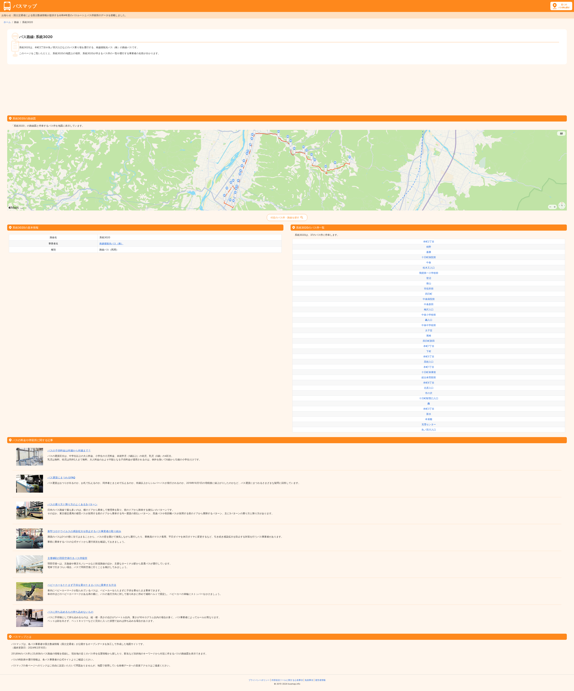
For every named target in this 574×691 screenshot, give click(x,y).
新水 (428, 413)
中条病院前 (429, 299)
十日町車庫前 (429, 372)
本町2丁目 (428, 241)
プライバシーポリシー (259, 680)
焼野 (428, 246)
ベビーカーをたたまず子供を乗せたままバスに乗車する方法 (82, 585)
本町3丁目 (428, 408)
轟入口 (428, 319)
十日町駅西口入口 (428, 398)
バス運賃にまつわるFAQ (61, 477)
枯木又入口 (429, 267)
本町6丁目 (428, 382)
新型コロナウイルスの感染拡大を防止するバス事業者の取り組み (84, 531)
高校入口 (428, 361)
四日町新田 (429, 340)
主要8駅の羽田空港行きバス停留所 (67, 558)
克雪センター (429, 424)
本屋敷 (428, 419)
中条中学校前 (429, 325)
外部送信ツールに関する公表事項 (287, 680)
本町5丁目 (428, 356)
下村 (428, 351)
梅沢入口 (428, 309)
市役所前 (428, 288)
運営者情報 (320, 680)
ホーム (7, 22)
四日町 (428, 293)
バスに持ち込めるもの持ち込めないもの (70, 611)
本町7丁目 (428, 346)
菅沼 (428, 278)
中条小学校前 (429, 314)
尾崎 (428, 335)
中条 (428, 262)
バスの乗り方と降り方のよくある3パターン (72, 504)
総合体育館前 (429, 377)
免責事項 (309, 680)
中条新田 (428, 304)
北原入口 (428, 387)
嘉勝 (428, 251)
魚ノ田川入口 (429, 429)
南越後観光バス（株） (111, 243)
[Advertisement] (287, 89)
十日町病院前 (429, 257)
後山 (428, 283)
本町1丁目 (428, 366)
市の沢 (428, 393)
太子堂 (428, 330)
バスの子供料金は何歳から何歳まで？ (69, 450)
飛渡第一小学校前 (428, 272)
